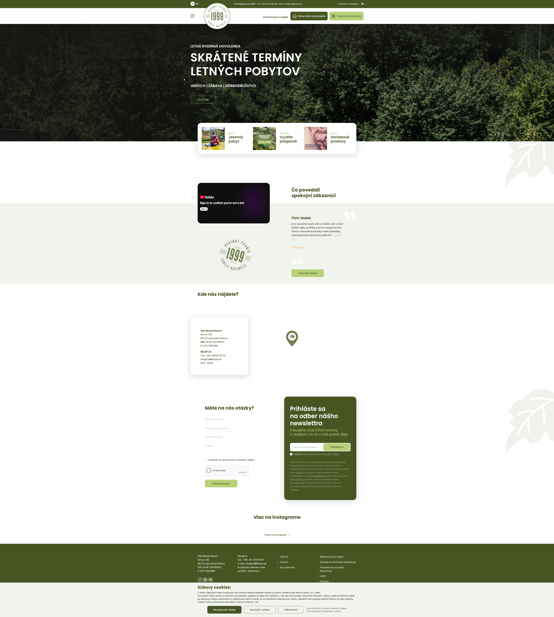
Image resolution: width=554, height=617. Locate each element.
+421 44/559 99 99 (265, 3)
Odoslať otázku (221, 483)
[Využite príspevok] (264, 138)
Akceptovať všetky (224, 609)
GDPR (323, 576)
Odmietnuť (290, 609)
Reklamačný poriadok (331, 556)
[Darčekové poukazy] (315, 138)
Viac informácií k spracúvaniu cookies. (323, 611)
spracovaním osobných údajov (323, 454)
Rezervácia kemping (349, 16)
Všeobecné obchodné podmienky (338, 562)
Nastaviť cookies (260, 609)
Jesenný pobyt (235, 139)
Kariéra (284, 562)
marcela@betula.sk (318, 476)
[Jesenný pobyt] (213, 138)
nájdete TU (300, 472)
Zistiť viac (203, 99)
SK (192, 3)
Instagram (354, 3)
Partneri (324, 581)
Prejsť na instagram (276, 534)
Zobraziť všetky (307, 273)
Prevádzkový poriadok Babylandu (332, 569)
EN (197, 3)
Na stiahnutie (287, 567)
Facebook (343, 3)
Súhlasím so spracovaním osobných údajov (231, 459)
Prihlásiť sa (336, 447)
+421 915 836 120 (297, 479)
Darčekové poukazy (340, 139)
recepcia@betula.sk (293, 3)
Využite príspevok (288, 139)
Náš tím (284, 556)
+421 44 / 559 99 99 (253, 559)
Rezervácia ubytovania (311, 16)
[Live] (362, 3)
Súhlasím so (316, 454)
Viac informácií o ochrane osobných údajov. (326, 608)
